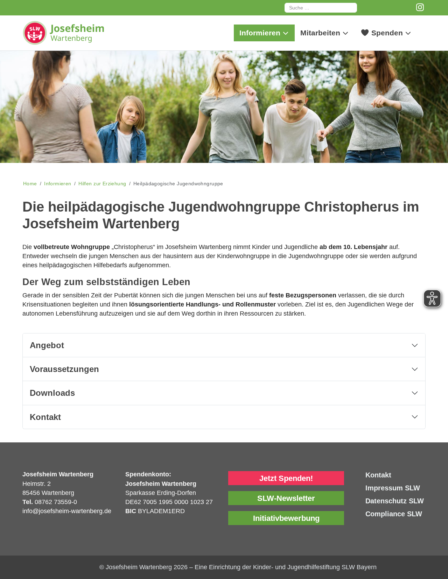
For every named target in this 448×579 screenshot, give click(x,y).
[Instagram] (420, 7)
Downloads (52, 393)
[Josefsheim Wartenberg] (74, 32)
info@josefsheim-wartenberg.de (66, 511)
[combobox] (321, 8)
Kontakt (45, 417)
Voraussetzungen (64, 369)
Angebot (47, 345)
